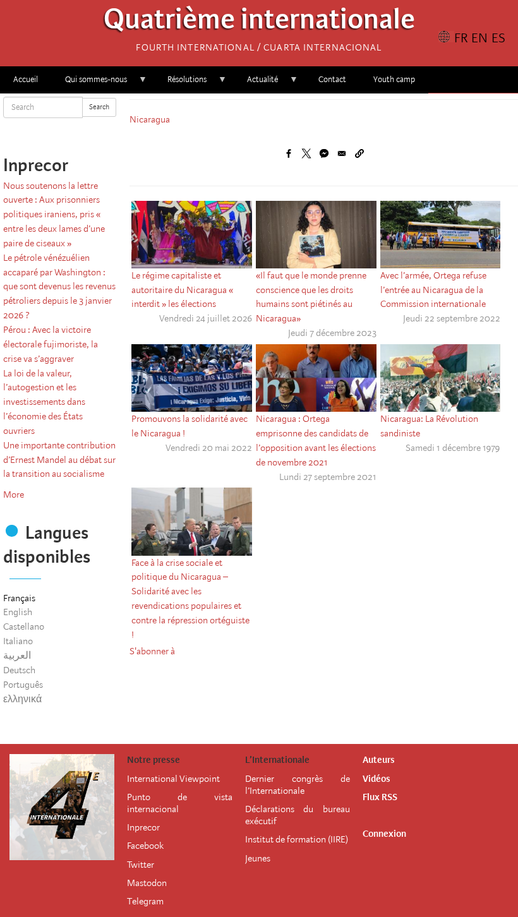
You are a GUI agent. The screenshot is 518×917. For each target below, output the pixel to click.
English (17, 612)
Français (19, 598)
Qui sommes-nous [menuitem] (89, 84)
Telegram (145, 901)
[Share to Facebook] (288, 153)
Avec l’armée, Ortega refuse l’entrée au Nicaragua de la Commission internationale (433, 290)
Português (23, 684)
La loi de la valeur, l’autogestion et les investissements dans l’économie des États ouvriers (44, 402)
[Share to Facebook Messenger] (324, 153)
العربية (17, 655)
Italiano (18, 641)
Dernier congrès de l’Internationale (297, 784)
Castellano (23, 626)
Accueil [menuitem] (25, 79)
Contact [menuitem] (332, 79)
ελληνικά (22, 699)
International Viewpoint (173, 778)
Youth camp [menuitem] (394, 79)
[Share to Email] (341, 153)
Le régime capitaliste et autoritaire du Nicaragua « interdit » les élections (182, 290)
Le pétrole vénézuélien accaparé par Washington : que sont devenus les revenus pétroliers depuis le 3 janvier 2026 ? (59, 286)
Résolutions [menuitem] (180, 84)
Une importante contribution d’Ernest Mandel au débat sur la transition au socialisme (59, 460)
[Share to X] (306, 153)
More (13, 494)
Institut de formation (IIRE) (296, 839)
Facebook (145, 845)
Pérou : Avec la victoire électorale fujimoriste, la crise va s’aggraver (50, 344)
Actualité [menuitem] (256, 84)
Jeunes (257, 858)
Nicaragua (150, 119)
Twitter (140, 864)
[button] (359, 153)
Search (99, 107)
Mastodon (147, 883)
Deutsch (19, 670)
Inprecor (143, 827)
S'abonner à (152, 651)
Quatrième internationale (259, 22)
